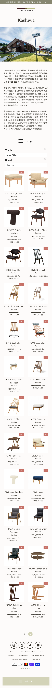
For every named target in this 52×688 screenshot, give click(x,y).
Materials (11, 655)
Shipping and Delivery (20, 659)
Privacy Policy (35, 659)
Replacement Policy (37, 655)
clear (45, 149)
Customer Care (30, 652)
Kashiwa (10, 165)
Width (8, 149)
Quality (40, 652)
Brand (8, 159)
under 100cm (12, 155)
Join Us (20, 652)
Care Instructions (22, 655)
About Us (12, 652)
